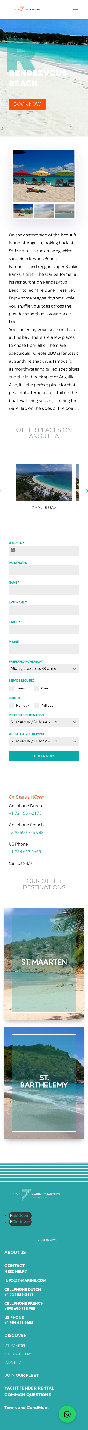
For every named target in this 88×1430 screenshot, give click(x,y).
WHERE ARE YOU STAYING (26, 734)
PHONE (14, 641)
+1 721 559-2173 (25, 813)
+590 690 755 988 (26, 832)
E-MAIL (14, 622)
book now (27, 104)
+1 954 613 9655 (25, 852)
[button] (68, 176)
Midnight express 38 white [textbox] (33, 668)
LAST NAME (18, 602)
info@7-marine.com (25, 1280)
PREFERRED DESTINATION (26, 715)
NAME (14, 582)
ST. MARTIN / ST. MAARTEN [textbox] (34, 722)
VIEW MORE (44, 992)
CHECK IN (16, 543)
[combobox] (44, 668)
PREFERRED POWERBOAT (26, 661)
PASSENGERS (18, 563)
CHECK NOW (44, 756)
